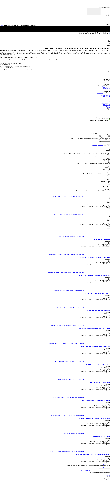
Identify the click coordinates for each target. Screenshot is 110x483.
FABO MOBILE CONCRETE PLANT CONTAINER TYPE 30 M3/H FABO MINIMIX (95, 346)
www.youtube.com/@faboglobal (105, 89)
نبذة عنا (109, 467)
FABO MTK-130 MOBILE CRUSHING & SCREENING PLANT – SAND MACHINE (95, 257)
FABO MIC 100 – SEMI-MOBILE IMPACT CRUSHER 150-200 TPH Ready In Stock (94, 275)
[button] (55, 20)
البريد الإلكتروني (98, 139)
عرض (109, 184)
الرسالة (100, 141)
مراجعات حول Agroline (92, 470)
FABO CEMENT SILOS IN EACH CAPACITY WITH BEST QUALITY (97, 293)
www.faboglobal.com (107, 94)
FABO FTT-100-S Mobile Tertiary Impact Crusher (100, 239)
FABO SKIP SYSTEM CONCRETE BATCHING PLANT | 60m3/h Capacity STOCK (94, 328)
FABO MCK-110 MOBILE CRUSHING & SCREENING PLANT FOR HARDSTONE (94, 199)
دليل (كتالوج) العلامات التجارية (85, 470)
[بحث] (94, 11)
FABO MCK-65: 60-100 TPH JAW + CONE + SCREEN (100, 382)
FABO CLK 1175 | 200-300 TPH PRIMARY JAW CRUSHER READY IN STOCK (95, 217)
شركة (100, 136)
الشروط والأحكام (107, 470)
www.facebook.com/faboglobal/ (105, 86)
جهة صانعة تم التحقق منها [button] (106, 78)
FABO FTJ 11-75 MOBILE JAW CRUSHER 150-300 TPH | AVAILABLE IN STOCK (94, 400)
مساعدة (106, 467)
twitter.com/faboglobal (106, 88)
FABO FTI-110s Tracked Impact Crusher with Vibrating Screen (98, 364)
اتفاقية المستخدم (94, 145)
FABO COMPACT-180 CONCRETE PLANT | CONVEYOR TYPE (98, 310)
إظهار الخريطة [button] (95, 117)
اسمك (100, 135)
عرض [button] (103, 93)
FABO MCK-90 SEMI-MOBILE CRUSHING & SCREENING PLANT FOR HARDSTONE (94, 418)
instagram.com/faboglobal (106, 87)
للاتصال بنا (103, 467)
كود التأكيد (95, 143)
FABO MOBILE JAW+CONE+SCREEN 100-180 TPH (100, 436)
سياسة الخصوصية (100, 145)
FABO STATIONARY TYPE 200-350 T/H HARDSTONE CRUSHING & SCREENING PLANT (93, 454)
